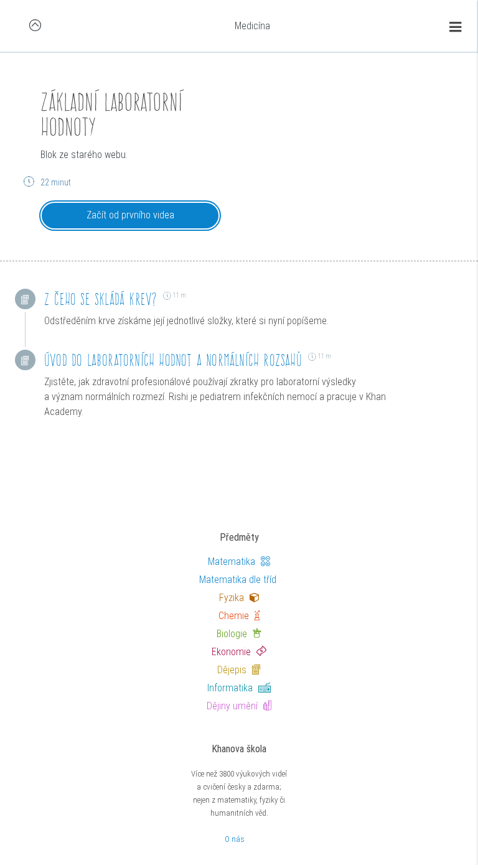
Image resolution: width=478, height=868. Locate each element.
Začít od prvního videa (130, 215)
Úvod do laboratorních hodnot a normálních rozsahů (173, 360)
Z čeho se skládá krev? (100, 299)
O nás (235, 839)
